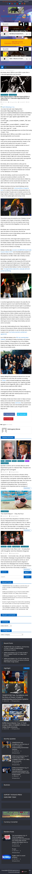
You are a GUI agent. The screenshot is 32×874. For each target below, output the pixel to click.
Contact (20, 1)
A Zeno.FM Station (5, 37)
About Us (26, 1)
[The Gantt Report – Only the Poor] (16, 500)
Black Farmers (28, 572)
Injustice (14, 461)
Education (8, 461)
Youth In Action (24, 546)
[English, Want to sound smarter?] (6, 857)
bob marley (9, 424)
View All (27, 668)
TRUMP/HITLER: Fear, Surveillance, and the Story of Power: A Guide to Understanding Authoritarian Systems (15, 587)
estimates (18, 403)
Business (7, 785)
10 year (14, 849)
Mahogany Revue (13, 102)
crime (2, 461)
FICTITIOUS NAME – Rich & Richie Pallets (5, 572)
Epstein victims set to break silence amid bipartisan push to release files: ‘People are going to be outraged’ (16, 468)
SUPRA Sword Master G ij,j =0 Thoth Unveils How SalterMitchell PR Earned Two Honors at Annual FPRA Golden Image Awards (16, 597)
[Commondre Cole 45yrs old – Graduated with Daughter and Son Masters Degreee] (12, 538)
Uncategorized (12, 94)
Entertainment (4, 94)
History (9, 546)
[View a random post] (29, 67)
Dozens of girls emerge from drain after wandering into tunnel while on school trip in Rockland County (16, 602)
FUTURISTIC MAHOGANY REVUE (16, 18)
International (21, 461)
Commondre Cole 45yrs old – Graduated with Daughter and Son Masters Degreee (15, 550)
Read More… (27, 488)
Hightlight (7, 668)
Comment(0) (22, 102)
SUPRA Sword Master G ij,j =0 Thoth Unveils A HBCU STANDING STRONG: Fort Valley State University (15, 592)
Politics (27, 461)
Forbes (4, 380)
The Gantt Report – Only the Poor (12, 514)
